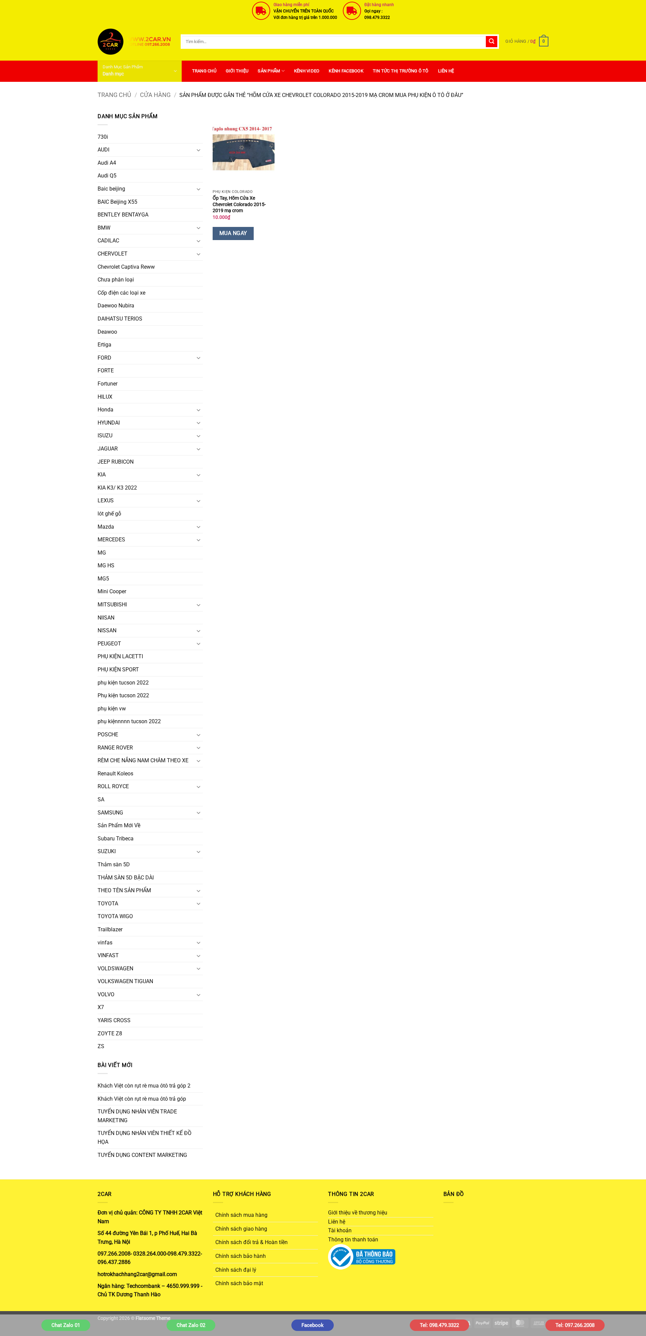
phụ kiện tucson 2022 (123, 682)
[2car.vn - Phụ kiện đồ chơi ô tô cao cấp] (134, 41)
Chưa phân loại (116, 279)
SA (101, 799)
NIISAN (106, 617)
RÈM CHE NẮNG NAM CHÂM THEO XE (143, 760)
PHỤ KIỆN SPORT (118, 669)
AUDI (103, 149)
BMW (104, 228)
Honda (105, 409)
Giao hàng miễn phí (291, 4)
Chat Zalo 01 (65, 1325)
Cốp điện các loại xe (121, 293)
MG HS (106, 565)
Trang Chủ (204, 70)
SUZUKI (107, 851)
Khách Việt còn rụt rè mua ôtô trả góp (142, 1099)
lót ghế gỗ (109, 513)
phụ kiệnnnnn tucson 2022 (129, 721)
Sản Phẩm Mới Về (119, 825)
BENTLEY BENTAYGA (123, 214)
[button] (526, 41)
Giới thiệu (237, 70)
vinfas (105, 942)
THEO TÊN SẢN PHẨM (124, 890)
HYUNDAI (109, 423)
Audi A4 (107, 163)
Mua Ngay (233, 233)
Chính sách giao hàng (241, 1229)
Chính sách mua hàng (241, 1215)
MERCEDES (111, 539)
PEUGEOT (109, 643)
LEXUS (106, 500)
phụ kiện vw (112, 708)
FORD (104, 358)
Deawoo (107, 332)
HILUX (105, 397)
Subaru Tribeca (116, 838)
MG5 (103, 578)
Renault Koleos (115, 773)
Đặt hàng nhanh (379, 4)
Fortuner (107, 383)
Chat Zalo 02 (191, 1325)
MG (102, 552)
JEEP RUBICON (116, 462)
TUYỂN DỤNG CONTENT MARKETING (142, 1155)
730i (103, 137)
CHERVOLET (113, 253)
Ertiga (104, 344)
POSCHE (108, 734)
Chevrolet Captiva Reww (126, 267)
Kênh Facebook (346, 70)
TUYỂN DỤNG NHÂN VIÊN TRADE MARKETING (137, 1116)
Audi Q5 (107, 175)
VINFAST (108, 955)
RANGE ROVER (115, 747)
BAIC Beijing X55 (117, 202)
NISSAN (107, 630)
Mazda (106, 527)
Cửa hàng (155, 94)
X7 (101, 1007)
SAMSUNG (110, 812)
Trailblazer (110, 929)
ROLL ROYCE (113, 786)
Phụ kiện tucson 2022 (123, 695)
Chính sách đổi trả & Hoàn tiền (251, 1242)
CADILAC (108, 240)
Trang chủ (114, 94)
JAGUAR (108, 448)
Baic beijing (111, 189)
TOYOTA (108, 903)
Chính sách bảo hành (240, 1256)
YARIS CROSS (114, 1020)
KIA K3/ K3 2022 (117, 488)
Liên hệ (446, 70)
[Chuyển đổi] (199, 150)
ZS (101, 1046)
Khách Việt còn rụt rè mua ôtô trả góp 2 (144, 1085)
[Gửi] (491, 41)
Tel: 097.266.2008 (575, 1325)
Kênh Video (307, 70)
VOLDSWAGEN (115, 968)
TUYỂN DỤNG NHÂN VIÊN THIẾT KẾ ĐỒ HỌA (144, 1137)
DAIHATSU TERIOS (120, 318)
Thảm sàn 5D (114, 864)
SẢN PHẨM (269, 70)
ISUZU (105, 435)
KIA (102, 474)
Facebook (312, 1325)
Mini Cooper (112, 591)
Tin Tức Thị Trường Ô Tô (401, 70)
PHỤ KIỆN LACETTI (120, 656)
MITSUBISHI (112, 604)
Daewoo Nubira (116, 305)
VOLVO (106, 994)
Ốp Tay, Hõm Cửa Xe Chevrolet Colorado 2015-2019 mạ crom (239, 204)
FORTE (106, 370)
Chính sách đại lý (235, 1270)
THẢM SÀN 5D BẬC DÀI (126, 877)
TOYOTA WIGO (115, 916)
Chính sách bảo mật (239, 1283)
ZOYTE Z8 (110, 1033)
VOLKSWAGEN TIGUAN (125, 981)
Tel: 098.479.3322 (439, 1325)
